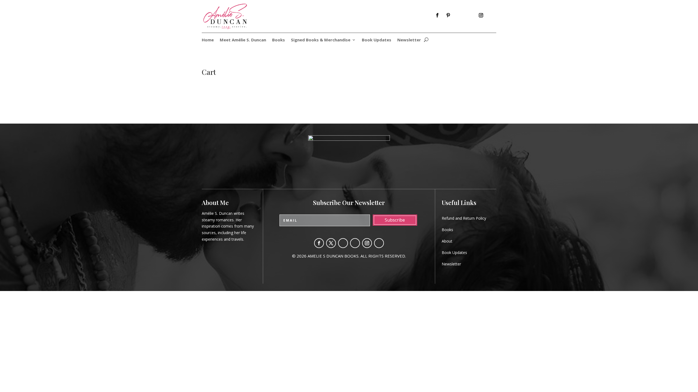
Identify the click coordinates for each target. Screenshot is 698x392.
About (447, 241)
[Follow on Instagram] (481, 15)
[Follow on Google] (470, 15)
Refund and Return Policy (464, 218)
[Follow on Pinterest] (448, 15)
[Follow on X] (331, 243)
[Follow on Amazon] (459, 15)
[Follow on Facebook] (437, 15)
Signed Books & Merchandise (320, 40)
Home (208, 40)
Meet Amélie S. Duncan (243, 40)
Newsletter (409, 40)
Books (278, 40)
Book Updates (376, 40)
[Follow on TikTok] (492, 15)
